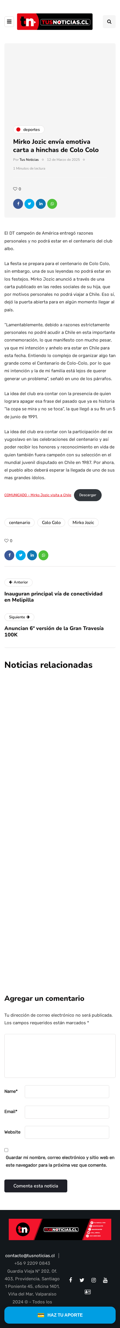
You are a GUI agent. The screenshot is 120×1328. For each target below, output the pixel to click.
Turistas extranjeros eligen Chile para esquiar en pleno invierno (53, 908)
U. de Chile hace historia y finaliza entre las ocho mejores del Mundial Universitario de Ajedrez (57, 830)
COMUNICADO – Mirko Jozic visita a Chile (37, 495)
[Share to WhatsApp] (52, 204)
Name (11, 1091)
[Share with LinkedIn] (41, 204)
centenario (19, 522)
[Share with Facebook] (18, 204)
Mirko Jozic (83, 522)
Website (12, 1132)
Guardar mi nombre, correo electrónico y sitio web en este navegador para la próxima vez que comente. (60, 1161)
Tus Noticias (29, 159)
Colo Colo (51, 522)
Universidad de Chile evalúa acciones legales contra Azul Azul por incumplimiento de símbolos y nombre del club (60, 737)
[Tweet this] (29, 204)
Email (10, 1111)
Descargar (87, 495)
